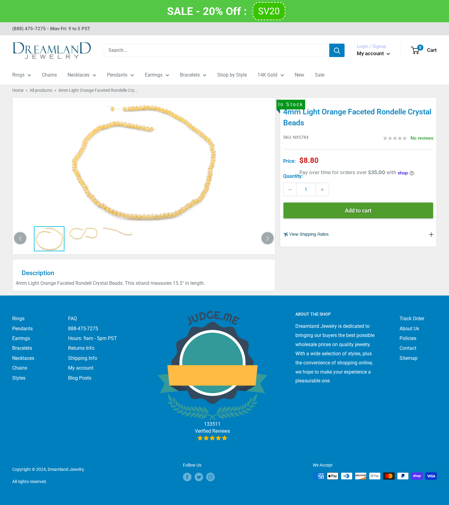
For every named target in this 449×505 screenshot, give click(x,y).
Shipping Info (82, 358)
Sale (319, 75)
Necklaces (78, 75)
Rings (18, 75)
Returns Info (81, 348)
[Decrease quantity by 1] (289, 189)
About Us (409, 328)
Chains (49, 75)
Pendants (117, 75)
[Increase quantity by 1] (322, 189)
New (299, 75)
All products (41, 90)
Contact (408, 348)
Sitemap (409, 358)
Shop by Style (232, 75)
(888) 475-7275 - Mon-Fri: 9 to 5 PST (51, 28)
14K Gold (267, 75)
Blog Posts (79, 378)
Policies (408, 338)
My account (371, 53)
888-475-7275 (83, 328)
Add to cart (358, 211)
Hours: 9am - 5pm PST (92, 338)
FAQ (72, 318)
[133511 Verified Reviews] (212, 438)
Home (18, 90)
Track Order (412, 318)
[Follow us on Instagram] (210, 476)
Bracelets (190, 75)
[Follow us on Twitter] (199, 476)
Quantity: (293, 176)
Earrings (153, 75)
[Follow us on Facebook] (187, 476)
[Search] (337, 50)
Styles (18, 378)
